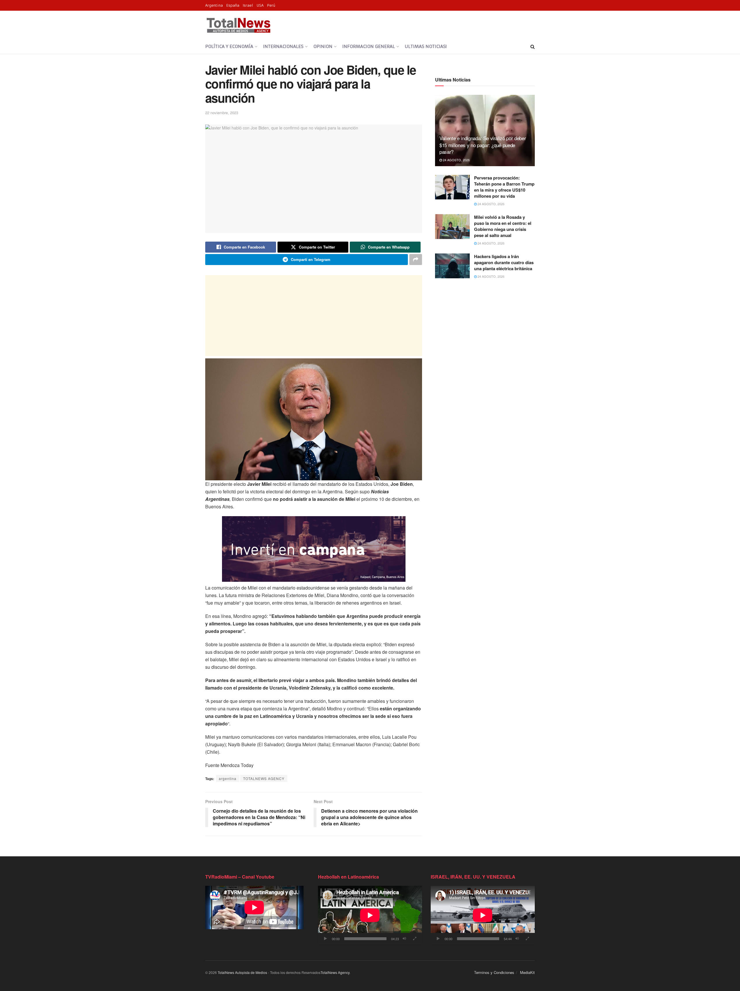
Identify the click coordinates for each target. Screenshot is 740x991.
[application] (370, 915)
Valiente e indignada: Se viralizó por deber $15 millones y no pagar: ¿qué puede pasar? (482, 144)
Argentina (214, 5)
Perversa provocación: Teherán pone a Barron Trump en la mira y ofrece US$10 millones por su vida (504, 187)
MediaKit (527, 972)
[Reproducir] (325, 939)
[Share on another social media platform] (415, 259)
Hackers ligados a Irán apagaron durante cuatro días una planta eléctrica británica (504, 262)
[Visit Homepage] (238, 25)
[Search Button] (532, 46)
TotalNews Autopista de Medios (242, 972)
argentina (227, 778)
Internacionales (283, 46)
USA (260, 5)
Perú (271, 5)
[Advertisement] (313, 315)
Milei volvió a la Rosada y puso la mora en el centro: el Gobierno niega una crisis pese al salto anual (502, 226)
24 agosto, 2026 (456, 160)
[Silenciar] (404, 939)
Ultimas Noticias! (426, 46)
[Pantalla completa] (414, 939)
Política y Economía (229, 46)
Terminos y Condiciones (494, 972)
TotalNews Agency (335, 972)
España (232, 5)
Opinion (322, 46)
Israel (248, 5)
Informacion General (368, 46)
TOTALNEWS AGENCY (263, 778)
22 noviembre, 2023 (221, 112)
